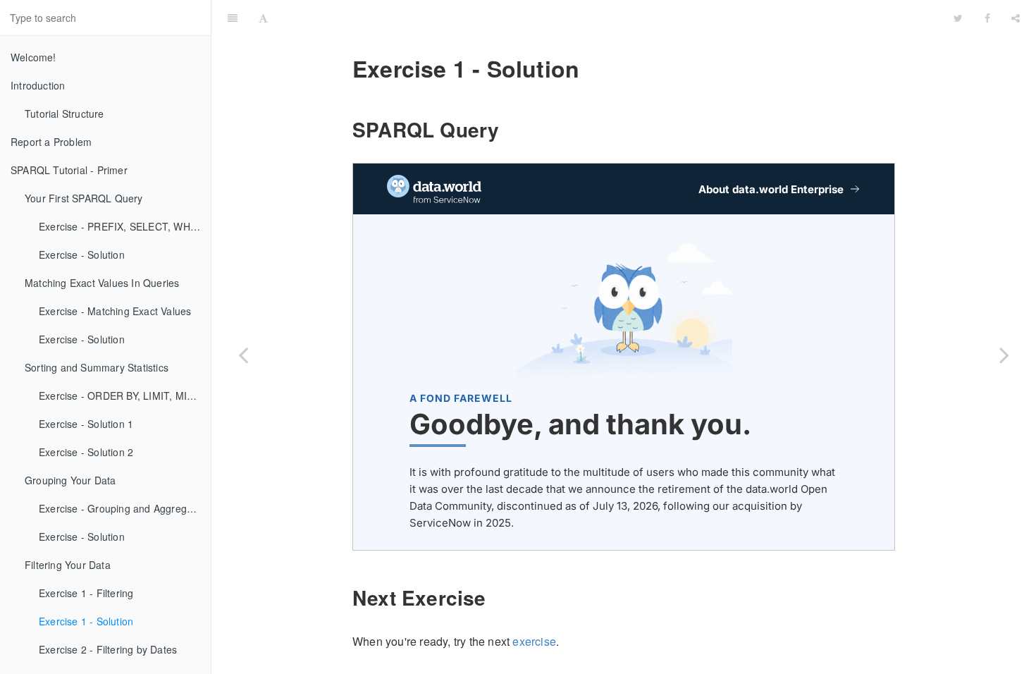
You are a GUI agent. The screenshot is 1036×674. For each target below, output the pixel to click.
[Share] (1015, 17)
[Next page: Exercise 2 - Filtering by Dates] (1004, 354)
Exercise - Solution (82, 254)
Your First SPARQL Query (84, 198)
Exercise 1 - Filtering (86, 593)
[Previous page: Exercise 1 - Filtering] (243, 354)
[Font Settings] (263, 17)
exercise (534, 641)
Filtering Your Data (68, 565)
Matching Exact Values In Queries (102, 283)
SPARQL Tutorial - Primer (69, 170)
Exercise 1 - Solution (86, 621)
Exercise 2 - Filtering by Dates (108, 649)
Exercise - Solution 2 (86, 452)
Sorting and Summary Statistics (96, 367)
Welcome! (33, 57)
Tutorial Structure (64, 113)
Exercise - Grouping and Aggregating (124, 508)
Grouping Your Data (70, 480)
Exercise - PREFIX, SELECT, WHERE (124, 226)
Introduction (38, 85)
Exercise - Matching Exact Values (115, 311)
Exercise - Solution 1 (86, 424)
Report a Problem (51, 142)
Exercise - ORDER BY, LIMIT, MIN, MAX (125, 395)
